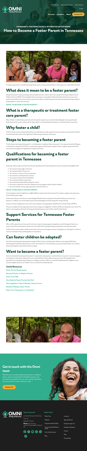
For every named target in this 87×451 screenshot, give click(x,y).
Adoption (47, 420)
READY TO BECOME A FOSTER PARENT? (21, 105)
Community (22, 27)
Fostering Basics (37, 27)
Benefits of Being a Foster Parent (18, 287)
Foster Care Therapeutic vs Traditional (20, 290)
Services (51, 14)
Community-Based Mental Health (52, 427)
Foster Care (48, 416)
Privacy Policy (67, 438)
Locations (60, 14)
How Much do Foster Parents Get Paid (20, 280)
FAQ (65, 434)
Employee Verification (69, 427)
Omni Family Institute (50, 432)
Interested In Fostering (59, 27)
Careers (81, 8)
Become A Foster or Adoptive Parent (19, 273)
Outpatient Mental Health (51, 423)
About (68, 14)
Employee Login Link (69, 423)
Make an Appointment (67, 5)
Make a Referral (79, 5)
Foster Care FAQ (12, 277)
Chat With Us (54, 5)
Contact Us (78, 14)
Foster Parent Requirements (16, 270)
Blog (46, 436)
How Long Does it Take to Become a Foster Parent (24, 283)
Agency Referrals (68, 420)
